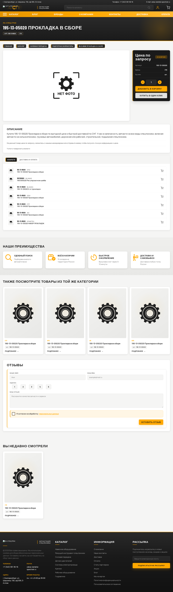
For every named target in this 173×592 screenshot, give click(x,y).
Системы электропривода (66, 565)
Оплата (97, 561)
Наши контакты (100, 553)
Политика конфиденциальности (107, 580)
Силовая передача (63, 557)
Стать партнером (101, 565)
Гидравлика (60, 576)
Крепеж (58, 568)
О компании (99, 549)
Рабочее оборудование (65, 572)
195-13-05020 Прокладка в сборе (30, 172)
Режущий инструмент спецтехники (70, 553)
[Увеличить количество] (160, 82)
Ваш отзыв (14, 392)
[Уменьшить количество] (143, 82)
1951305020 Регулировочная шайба (31, 180)
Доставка (98, 557)
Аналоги (11, 160)
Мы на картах (99, 576)
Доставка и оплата (28, 160)
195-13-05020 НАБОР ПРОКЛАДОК (30, 223)
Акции (96, 568)
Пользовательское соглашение (107, 584)
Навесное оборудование (65, 549)
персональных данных (49, 414)
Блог (96, 572)
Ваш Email (91, 373)
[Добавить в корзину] (162, 170)
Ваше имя (14, 373)
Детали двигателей (63, 561)
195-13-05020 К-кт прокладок (29, 189)
